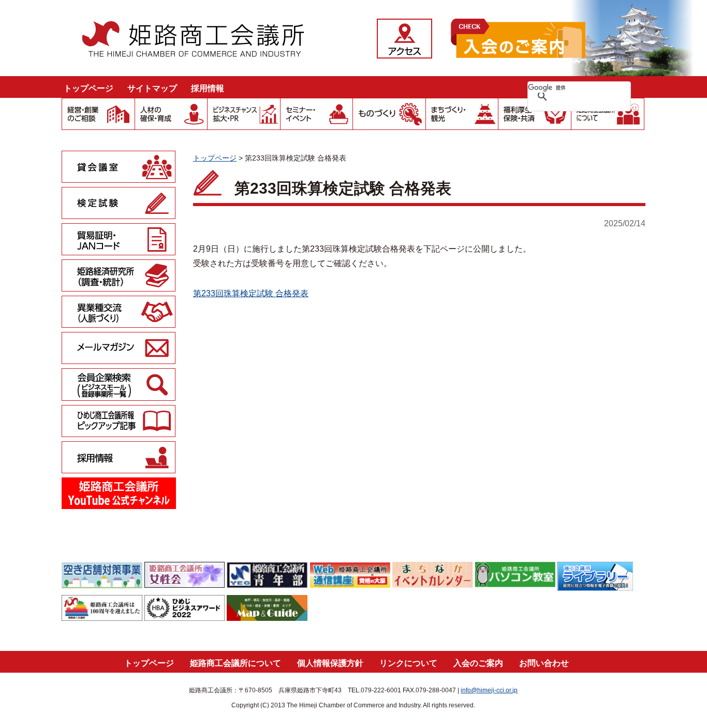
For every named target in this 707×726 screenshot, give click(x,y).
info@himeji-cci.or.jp (489, 690)
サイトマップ (152, 88)
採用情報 (207, 88)
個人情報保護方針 (330, 663)
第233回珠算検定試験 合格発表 (250, 293)
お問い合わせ (544, 663)
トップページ (88, 88)
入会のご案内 (478, 663)
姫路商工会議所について (235, 663)
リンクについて (408, 663)
